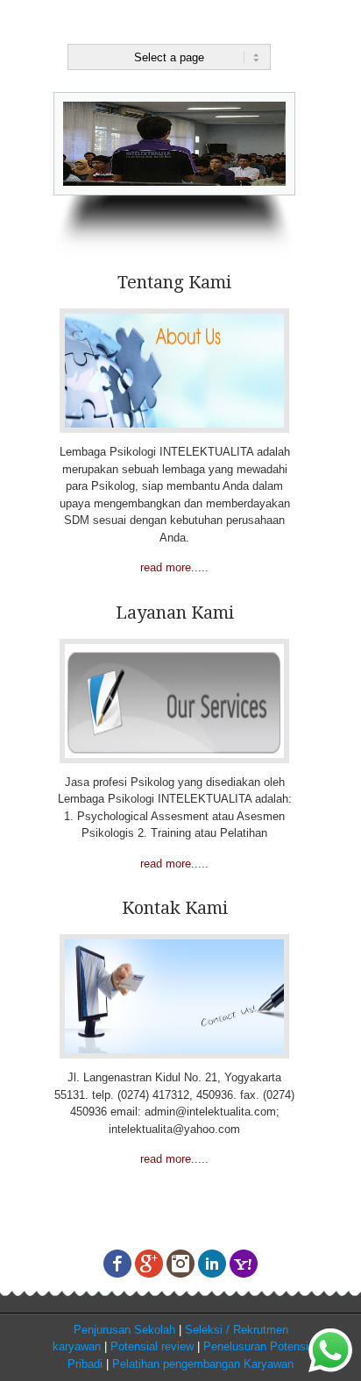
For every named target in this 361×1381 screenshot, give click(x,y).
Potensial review (152, 1346)
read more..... (174, 567)
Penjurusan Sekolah (124, 1329)
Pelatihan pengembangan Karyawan (203, 1363)
